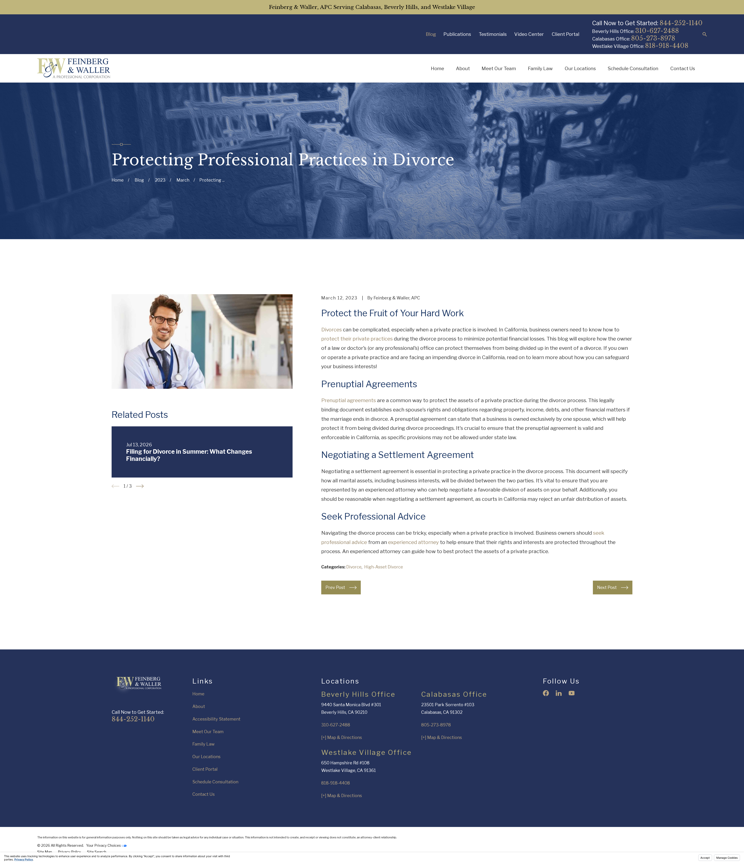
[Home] (73, 68)
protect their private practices (357, 338)
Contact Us (203, 794)
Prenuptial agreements (348, 400)
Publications (457, 34)
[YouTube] (572, 693)
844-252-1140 (681, 23)
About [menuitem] (463, 68)
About (198, 706)
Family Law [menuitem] (540, 68)
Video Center (529, 34)
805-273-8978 (653, 38)
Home (198, 693)
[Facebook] (546, 693)
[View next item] (140, 486)
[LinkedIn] (559, 693)
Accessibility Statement (216, 719)
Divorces (331, 329)
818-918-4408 (666, 46)
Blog (431, 34)
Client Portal (565, 34)
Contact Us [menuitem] (682, 68)
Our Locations (206, 756)
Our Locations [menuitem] (580, 68)
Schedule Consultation (215, 781)
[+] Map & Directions (341, 737)
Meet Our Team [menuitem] (499, 68)
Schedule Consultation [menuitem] (633, 68)
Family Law (203, 744)
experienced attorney (413, 542)
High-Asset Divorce (383, 566)
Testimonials (493, 34)
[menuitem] (44, 852)
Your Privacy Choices (103, 845)
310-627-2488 (657, 31)
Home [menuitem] (437, 68)
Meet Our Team (208, 731)
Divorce (354, 566)
